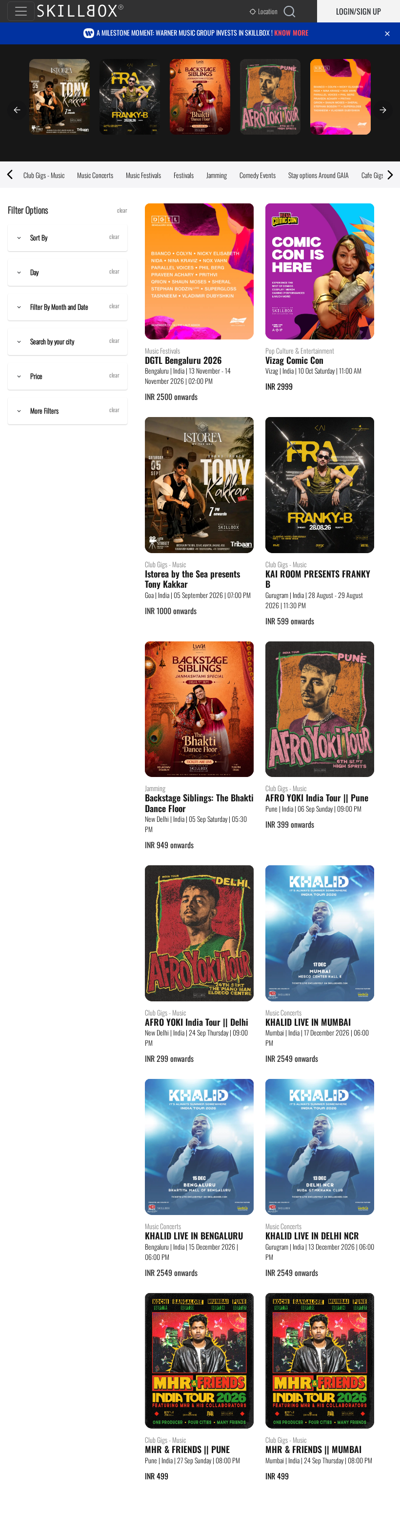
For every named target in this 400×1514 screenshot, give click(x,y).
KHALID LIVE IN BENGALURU (194, 1236)
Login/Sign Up (358, 11)
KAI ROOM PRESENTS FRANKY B (317, 579)
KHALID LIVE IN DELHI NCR (312, 1236)
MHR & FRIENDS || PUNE (187, 1449)
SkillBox (88, 11)
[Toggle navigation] (21, 11)
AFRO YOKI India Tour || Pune (316, 798)
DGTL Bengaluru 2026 (183, 360)
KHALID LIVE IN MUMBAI (308, 1022)
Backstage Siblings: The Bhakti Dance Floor (199, 803)
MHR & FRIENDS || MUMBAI (313, 1449)
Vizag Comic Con (294, 360)
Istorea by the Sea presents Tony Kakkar (192, 579)
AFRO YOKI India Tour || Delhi (196, 1022)
